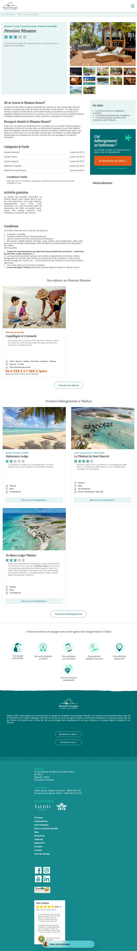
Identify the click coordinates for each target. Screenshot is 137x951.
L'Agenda (38, 839)
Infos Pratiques (41, 825)
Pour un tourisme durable (46, 828)
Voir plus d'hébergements (68, 614)
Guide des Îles (40, 821)
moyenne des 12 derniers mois (46, 910)
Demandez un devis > (68, 734)
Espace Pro (39, 843)
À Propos (38, 817)
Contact (38, 850)
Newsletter (39, 836)
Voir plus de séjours (68, 385)
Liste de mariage (42, 854)
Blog (36, 832)
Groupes (38, 846)
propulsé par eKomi (53, 939)
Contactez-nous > (68, 742)
